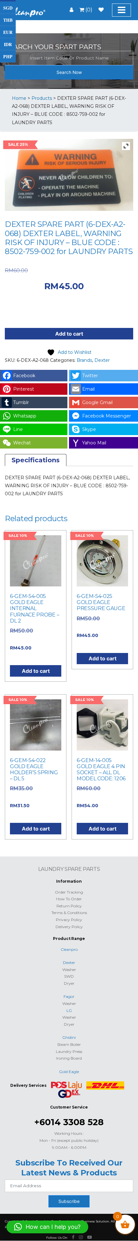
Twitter (90, 375)
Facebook (24, 375)
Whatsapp (24, 416)
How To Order (69, 898)
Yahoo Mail (94, 443)
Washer (69, 969)
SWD (69, 976)
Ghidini (69, 1037)
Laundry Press (69, 1051)
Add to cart (69, 333)
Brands (84, 360)
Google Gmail (97, 402)
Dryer (69, 983)
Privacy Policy (69, 919)
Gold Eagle (69, 1071)
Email (88, 389)
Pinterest (23, 389)
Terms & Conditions (69, 912)
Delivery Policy (69, 926)
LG (69, 1010)
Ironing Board (69, 1058)
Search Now (69, 72)
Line (18, 429)
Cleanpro (69, 949)
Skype (89, 429)
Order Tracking (69, 892)
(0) (88, 10)
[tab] (35, 460)
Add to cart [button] (36, 671)
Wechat (22, 443)
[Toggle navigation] (121, 10)
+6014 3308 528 (69, 1122)
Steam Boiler (69, 1044)
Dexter (102, 360)
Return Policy (69, 905)
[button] (47, 1227)
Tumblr (21, 402)
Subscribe (69, 1201)
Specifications (36, 460)
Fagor (69, 996)
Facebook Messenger (106, 416)
